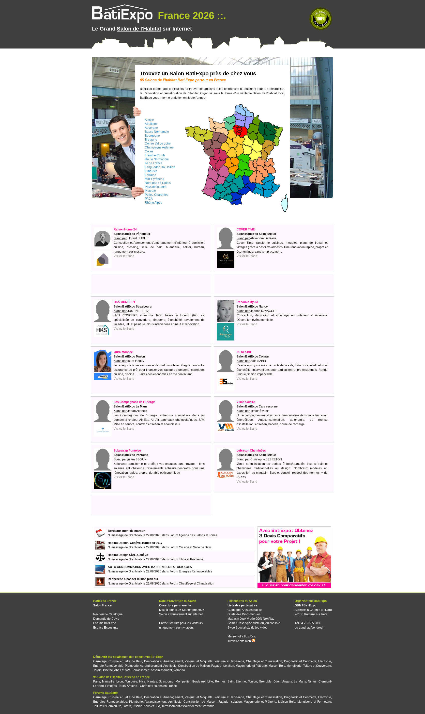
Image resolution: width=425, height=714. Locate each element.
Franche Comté (155, 155)
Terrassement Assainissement (152, 670)
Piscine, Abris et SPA (117, 670)
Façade (216, 665)
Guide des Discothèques (244, 614)
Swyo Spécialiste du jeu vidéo (248, 627)
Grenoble (265, 681)
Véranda (179, 670)
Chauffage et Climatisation (264, 661)
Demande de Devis (106, 618)
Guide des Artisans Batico (245, 610)
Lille (210, 681)
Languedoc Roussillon (160, 167)
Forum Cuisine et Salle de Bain (190, 547)
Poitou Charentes (156, 194)
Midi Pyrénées (154, 179)
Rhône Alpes (153, 202)
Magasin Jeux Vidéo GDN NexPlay (251, 618)
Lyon (119, 681)
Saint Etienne (237, 681)
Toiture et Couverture (317, 665)
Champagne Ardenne (159, 147)
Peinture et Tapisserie (229, 661)
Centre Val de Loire (158, 143)
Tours (122, 686)
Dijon (277, 681)
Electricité (324, 661)
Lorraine (150, 175)
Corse (149, 151)
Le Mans (300, 681)
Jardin (97, 670)
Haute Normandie (157, 159)
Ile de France (153, 163)
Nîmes (312, 681)
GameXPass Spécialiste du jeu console (254, 623)
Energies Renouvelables (110, 701)
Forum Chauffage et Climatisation (191, 583)
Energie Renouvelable (108, 665)
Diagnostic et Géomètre (300, 661)
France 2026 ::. (190, 15)
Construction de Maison (194, 665)
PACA (149, 198)
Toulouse (131, 681)
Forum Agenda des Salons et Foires (193, 535)
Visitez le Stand (124, 256)
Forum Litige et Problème (186, 559)
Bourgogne (152, 135)
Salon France (102, 605)
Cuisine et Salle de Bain (125, 661)
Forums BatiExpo (104, 623)
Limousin (151, 171)
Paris (96, 681)
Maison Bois (277, 665)
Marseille (108, 681)
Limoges (111, 686)
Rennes (220, 681)
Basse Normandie (157, 131)
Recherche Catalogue (108, 614)
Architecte (170, 665)
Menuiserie (294, 665)
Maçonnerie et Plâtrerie (251, 665)
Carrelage (100, 661)
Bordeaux (198, 681)
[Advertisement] (151, 283)
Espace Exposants (105, 627)
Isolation (228, 665)
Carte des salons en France (158, 686)
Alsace (149, 120)
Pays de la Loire (156, 187)
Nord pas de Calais (158, 183)
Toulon (252, 681)
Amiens (132, 686)
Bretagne (151, 139)
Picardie (150, 191)
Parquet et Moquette (198, 661)
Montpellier (183, 681)
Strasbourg (166, 681)
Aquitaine (151, 124)
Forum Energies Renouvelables (190, 571)
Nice (142, 681)
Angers (287, 681)
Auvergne (151, 128)
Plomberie (132, 665)
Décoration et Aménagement (163, 661)
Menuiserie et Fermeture (314, 701)
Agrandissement (151, 665)
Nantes (152, 681)
